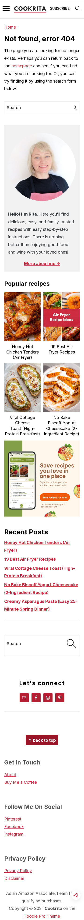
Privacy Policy (18, 870)
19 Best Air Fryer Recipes (30, 559)
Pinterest (12, 819)
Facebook (14, 826)
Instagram (13, 834)
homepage (21, 65)
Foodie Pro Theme (42, 916)
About (10, 774)
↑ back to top (42, 740)
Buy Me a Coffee (20, 782)
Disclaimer (14, 878)
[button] (59, 9)
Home (10, 27)
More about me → (42, 263)
